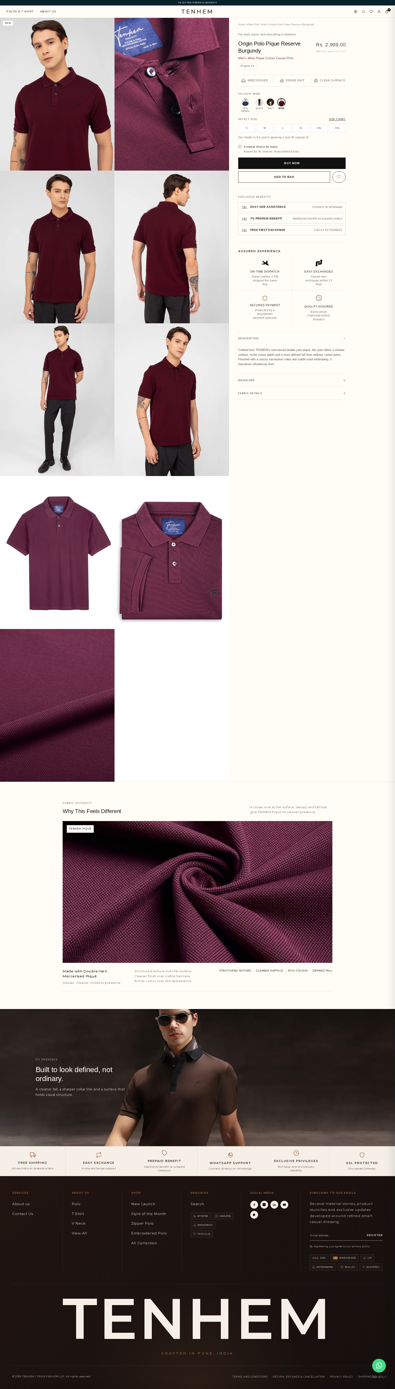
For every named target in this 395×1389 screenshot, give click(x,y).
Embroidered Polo (149, 1233)
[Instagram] (264, 1205)
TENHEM (197, 11)
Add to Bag (284, 177)
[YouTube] (284, 1205)
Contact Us (22, 1214)
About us (21, 1204)
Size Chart (337, 119)
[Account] (379, 11)
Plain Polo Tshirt (257, 24)
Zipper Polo (142, 1223)
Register (375, 1235)
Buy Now (292, 163)
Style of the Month (148, 1214)
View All (79, 1233)
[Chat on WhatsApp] (356, 11)
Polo (76, 1204)
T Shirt (78, 1214)
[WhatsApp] (254, 1215)
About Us (48, 11)
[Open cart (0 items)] (387, 11)
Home (241, 24)
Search (197, 1204)
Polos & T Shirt (20, 11)
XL (301, 128)
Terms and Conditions (250, 1376)
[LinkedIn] (274, 1205)
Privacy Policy (341, 1376)
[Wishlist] (371, 11)
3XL (337, 128)
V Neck (79, 1223)
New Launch (143, 1204)
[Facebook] (254, 1205)
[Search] (363, 11)
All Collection (144, 1243)
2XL (319, 128)
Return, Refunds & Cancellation (299, 1376)
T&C (244, 207)
